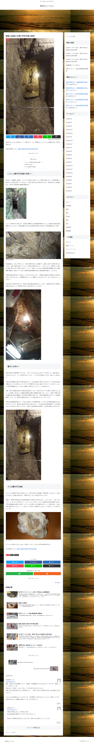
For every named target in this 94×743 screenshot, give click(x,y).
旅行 (12, 554)
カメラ (68, 202)
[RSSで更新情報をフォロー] (47, 573)
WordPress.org (70, 253)
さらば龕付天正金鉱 (31, 166)
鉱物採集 (16, 554)
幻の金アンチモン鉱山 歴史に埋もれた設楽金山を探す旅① (77, 60)
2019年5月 (69, 191)
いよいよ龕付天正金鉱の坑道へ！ (34, 162)
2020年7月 (69, 147)
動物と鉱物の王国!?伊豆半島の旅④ (28, 149)
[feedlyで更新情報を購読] (19, 573)
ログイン (68, 242)
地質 (8, 554)
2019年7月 (69, 183)
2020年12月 (69, 140)
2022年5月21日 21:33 (12, 709)
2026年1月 (69, 119)
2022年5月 (69, 122)
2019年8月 (69, 180)
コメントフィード (71, 249)
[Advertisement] (47, 21)
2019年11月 (69, 169)
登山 (67, 223)
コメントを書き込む (33, 727)
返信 (59, 703)
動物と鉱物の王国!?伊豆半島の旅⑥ (27, 549)
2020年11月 (69, 144)
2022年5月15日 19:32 (10, 681)
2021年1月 (69, 137)
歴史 (67, 220)
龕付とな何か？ (29, 164)
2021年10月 (69, 133)
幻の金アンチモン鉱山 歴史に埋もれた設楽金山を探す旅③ (77, 49)
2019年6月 (69, 187)
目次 (31, 159)
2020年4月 (69, 151)
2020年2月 (69, 158)
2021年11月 (69, 129)
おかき (72, 90)
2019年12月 (69, 165)
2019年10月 (69, 173)
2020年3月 (69, 155)
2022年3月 (69, 126)
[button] (87, 36)
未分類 (68, 216)
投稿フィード (69, 245)
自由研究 (68, 227)
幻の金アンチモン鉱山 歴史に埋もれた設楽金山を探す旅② (77, 54)
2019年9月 (69, 176)
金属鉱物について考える (73, 65)
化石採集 (68, 205)
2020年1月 (69, 162)
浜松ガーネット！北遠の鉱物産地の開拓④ (77, 70)
